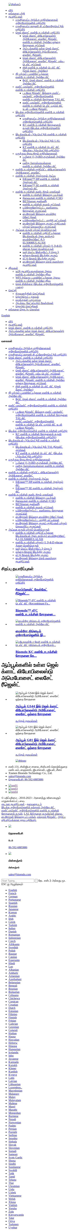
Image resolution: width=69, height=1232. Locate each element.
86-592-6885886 (17, 847)
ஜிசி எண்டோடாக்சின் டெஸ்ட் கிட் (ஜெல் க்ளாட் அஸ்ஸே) (42, 69)
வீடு (10, 10)
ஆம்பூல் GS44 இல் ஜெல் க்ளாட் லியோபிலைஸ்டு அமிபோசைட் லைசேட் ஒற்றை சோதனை (37, 710)
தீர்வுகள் (13, 268)
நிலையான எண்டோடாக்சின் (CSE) (43, 198)
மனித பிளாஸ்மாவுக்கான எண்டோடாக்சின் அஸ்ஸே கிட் (39, 165)
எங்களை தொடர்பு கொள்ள (24, 309)
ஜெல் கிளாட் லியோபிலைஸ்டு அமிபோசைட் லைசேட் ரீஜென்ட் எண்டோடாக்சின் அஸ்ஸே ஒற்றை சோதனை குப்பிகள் (41, 40)
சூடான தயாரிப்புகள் (13, 804)
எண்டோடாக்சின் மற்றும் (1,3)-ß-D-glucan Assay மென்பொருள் (42, 247)
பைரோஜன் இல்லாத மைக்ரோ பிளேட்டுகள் (40, 516)
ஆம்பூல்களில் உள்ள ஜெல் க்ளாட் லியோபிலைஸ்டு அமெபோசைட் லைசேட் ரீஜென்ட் (41, 51)
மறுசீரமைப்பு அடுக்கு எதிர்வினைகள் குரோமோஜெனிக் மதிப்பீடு (37, 21)
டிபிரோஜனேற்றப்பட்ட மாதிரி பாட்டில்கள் (44, 220)
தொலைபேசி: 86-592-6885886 (25, 779)
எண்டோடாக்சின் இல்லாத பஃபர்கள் (43, 194)
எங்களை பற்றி (16, 13)
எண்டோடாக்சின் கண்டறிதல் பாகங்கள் (38, 191)
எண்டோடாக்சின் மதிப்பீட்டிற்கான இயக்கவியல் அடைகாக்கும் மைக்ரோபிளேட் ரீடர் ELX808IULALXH (42, 238)
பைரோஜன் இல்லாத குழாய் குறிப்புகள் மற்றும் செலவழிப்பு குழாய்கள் (44, 225)
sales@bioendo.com (19, 776)
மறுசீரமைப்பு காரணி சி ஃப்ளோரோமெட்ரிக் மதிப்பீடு (37, 354)
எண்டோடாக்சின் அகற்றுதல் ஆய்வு (36, 175)
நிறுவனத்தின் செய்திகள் (30, 293)
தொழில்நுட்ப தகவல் (27, 296)
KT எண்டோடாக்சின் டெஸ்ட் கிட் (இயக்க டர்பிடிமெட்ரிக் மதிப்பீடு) (41, 149)
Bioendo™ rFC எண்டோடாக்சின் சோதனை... (36, 612)
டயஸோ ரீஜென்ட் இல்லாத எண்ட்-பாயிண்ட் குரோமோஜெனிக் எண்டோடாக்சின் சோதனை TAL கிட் (44, 96)
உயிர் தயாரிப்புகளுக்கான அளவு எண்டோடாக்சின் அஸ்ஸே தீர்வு (34, 273)
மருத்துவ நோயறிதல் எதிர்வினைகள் (36, 153)
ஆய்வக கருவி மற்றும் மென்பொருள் (36, 229)
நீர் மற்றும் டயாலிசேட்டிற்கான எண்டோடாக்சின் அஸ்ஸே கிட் (32, 75)
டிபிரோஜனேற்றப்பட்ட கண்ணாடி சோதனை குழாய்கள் (40, 209)
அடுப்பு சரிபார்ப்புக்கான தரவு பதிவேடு (33, 818)
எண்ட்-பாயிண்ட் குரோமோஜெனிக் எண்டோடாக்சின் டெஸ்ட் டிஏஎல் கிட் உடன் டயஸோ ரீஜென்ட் (43, 106)
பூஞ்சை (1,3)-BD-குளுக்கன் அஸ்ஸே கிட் (39, 462)
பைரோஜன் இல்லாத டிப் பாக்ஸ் (18, 816)
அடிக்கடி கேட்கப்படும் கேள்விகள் (34, 303)
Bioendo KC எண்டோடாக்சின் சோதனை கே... (36, 654)
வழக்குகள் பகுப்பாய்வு (28, 299)
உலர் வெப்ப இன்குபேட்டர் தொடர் (41, 252)
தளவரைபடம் (34, 804)
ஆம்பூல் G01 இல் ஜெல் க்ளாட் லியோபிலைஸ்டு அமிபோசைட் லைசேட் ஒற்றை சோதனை (36, 744)
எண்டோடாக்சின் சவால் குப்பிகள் (42, 204)
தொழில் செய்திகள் (27, 306)
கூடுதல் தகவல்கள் (27, 720)
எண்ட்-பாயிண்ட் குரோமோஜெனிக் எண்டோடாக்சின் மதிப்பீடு (35, 88)
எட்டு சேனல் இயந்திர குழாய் (39, 258)
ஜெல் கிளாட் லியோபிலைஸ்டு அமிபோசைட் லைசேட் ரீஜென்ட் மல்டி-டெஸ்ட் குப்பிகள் (44, 61)
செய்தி (12, 290)
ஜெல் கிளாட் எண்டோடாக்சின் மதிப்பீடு (38, 32)
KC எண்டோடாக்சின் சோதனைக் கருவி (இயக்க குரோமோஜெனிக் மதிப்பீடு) (42, 128)
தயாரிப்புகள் (15, 16)
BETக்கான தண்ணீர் (35, 201)
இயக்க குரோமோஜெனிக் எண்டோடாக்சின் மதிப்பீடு (37, 430)
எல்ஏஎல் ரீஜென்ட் (46, 816)
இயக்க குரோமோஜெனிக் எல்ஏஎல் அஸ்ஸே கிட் (28, 807)
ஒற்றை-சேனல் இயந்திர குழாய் (40, 255)
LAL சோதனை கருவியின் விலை (43, 813)
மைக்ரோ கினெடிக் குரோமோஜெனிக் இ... (31, 633)
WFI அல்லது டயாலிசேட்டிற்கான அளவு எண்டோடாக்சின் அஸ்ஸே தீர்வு (38, 279)
